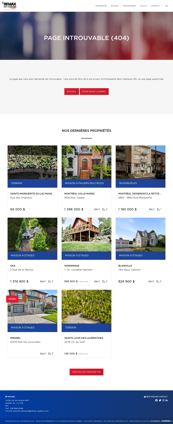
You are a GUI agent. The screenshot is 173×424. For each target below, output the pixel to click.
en (167, 6)
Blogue (115, 6)
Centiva (165, 421)
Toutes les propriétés (86, 372)
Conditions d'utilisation (139, 421)
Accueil (71, 92)
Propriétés (101, 6)
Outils (143, 6)
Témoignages (129, 6)
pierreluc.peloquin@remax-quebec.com (31, 411)
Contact (155, 6)
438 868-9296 (16, 408)
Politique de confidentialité (116, 421)
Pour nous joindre (94, 92)
